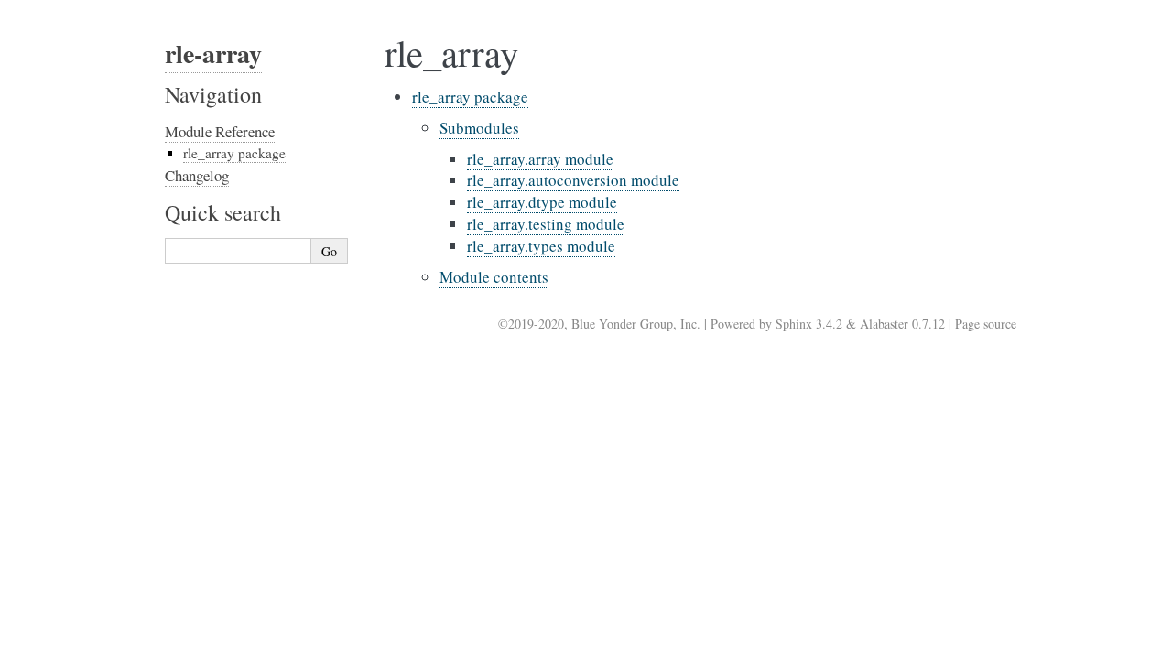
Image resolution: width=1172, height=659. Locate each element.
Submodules (479, 127)
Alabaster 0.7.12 (902, 323)
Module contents (494, 276)
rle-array (213, 53)
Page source (985, 323)
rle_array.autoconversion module (573, 179)
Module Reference (220, 131)
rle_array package (470, 96)
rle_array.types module (541, 245)
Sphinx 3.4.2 (809, 323)
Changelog (197, 175)
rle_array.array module (540, 158)
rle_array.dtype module (542, 201)
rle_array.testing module (545, 223)
